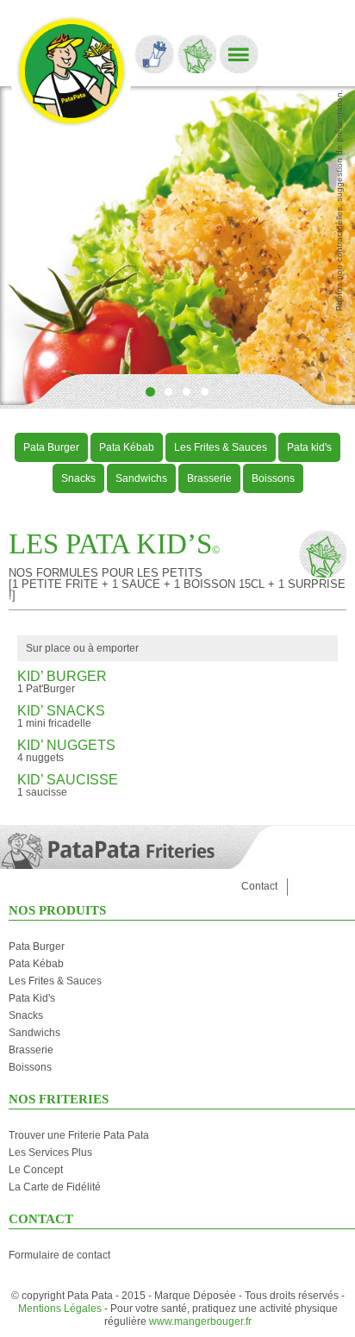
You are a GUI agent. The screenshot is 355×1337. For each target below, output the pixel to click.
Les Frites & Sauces (220, 447)
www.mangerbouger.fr (200, 1321)
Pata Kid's (32, 998)
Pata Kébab (126, 447)
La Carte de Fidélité (55, 1187)
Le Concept (36, 1170)
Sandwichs (141, 478)
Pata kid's (309, 447)
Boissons (273, 478)
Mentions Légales (60, 1309)
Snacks (78, 478)
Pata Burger (51, 447)
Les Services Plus (50, 1152)
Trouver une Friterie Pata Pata (79, 1135)
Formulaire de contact (59, 1255)
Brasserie (209, 478)
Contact (259, 886)
